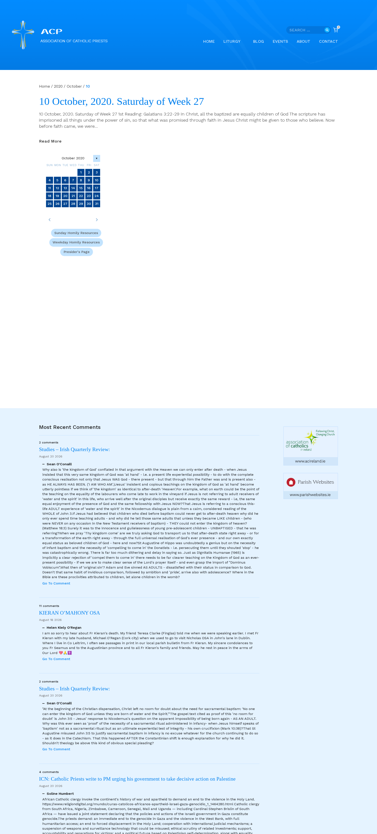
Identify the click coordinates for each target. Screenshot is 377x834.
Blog (258, 41)
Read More (50, 141)
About (303, 41)
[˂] (49, 219)
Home (209, 41)
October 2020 (73, 158)
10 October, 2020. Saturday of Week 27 (121, 101)
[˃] (96, 219)
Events (280, 41)
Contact (328, 41)
